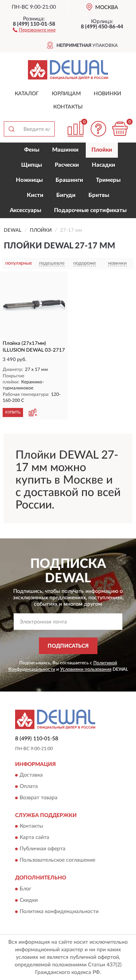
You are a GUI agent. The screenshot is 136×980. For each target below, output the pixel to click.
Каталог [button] (27, 93)
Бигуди (66, 195)
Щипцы (31, 165)
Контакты (68, 107)
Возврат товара (38, 797)
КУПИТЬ (12, 412)
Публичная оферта (42, 849)
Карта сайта (34, 837)
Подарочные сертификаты (90, 210)
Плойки (101, 150)
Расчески (67, 165)
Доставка (31, 775)
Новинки (107, 93)
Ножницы (29, 180)
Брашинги (69, 180)
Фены (31, 150)
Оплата (29, 786)
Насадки (103, 165)
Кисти (35, 195)
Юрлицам (66, 93)
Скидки (29, 900)
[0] (119, 128)
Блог (25, 889)
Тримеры (108, 180)
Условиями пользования (85, 669)
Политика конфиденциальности (59, 911)
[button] (34, 29)
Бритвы (98, 195)
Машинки (65, 150)
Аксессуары (25, 210)
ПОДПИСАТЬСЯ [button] (68, 646)
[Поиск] (11, 128)
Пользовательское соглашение (57, 860)
